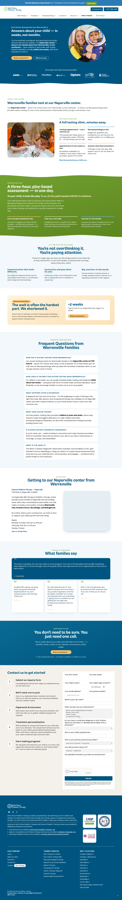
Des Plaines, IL (84, 862)
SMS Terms (11, 895)
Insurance (10, 860)
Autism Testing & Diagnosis (53, 871)
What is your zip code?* (74, 699)
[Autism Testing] (88, 714)
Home (9, 854)
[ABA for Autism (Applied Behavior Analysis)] (88, 711)
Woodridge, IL (84, 879)
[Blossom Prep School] (88, 712)
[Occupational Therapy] (88, 716)
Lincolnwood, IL (85, 874)
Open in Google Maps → (20, 532)
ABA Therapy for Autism (52, 854)
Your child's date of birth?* (100, 683)
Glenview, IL (84, 868)
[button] (22, 16)
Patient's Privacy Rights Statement (30, 893)
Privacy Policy (81, 785)
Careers (10, 865)
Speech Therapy (49, 865)
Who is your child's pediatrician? (78, 732)
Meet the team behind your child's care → (74, 160)
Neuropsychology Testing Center (91, 885)
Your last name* (95, 675)
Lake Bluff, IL (84, 871)
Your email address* (73, 691)
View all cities (84, 887)
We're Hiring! (100, 16)
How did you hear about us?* (76, 747)
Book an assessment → (22, 58)
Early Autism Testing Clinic (53, 857)
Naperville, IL (84, 876)
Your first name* (71, 675)
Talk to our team (41, 58)
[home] (13, 9)
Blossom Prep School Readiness (55, 862)
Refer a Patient (86, 16)
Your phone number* (97, 691)
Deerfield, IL (84, 860)
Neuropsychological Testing (53, 860)
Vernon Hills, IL (85, 882)
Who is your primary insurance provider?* (81, 740)
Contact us (11, 862)
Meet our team (12, 857)
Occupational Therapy (51, 868)
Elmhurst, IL (84, 865)
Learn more (91, 3)
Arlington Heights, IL (87, 854)
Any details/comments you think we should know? (85, 754)
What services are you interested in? (79, 707)
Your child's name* (72, 683)
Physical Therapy (50, 874)
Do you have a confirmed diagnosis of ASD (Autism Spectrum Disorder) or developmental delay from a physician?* (85, 722)
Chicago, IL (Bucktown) (88, 857)
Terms (88, 785)
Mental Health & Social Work (54, 876)
